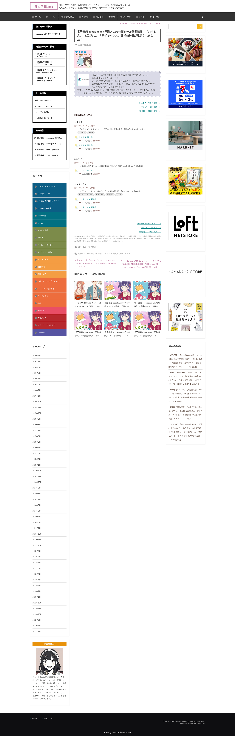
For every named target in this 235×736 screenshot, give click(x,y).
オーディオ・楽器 (45, 252)
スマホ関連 (42, 216)
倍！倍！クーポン (43, 100)
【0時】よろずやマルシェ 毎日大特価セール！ (46, 71)
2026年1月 (37, 396)
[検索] (199, 26)
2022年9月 (37, 620)
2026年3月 (37, 384)
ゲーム (40, 223)
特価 (100, 253)
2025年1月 (37, 465)
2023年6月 (37, 568)
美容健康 (41, 310)
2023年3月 (37, 586)
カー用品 (41, 332)
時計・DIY (42, 274)
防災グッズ (42, 318)
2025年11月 (37, 407)
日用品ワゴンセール (44, 118)
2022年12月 (37, 603)
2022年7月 (37, 631)
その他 (141, 17)
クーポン (127, 17)
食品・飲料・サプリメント (48, 281)
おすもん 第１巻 (86, 137)
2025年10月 (37, 413)
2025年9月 (37, 419)
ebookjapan (92, 253)
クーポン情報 (43, 296)
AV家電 (85, 17)
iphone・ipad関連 (44, 208)
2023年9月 (37, 551)
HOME (35, 718)
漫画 (121, 253)
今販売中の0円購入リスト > (149, 103)
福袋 (39, 303)
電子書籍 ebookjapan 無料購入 (49, 138)
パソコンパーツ (44, 194)
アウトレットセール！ (45, 106)
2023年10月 (37, 545)
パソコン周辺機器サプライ (48, 201)
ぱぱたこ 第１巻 (86, 170)
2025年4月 (37, 448)
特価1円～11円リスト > (151, 107)
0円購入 (114, 253)
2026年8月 (37, 356)
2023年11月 (37, 540)
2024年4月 (37, 517)
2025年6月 (37, 436)
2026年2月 (37, 390)
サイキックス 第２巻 (87, 207)
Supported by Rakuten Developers (192, 723)
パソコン (52, 17)
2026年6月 (37, 367)
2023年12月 (37, 534)
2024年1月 (37, 528)
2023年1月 (37, 597)
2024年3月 (37, 522)
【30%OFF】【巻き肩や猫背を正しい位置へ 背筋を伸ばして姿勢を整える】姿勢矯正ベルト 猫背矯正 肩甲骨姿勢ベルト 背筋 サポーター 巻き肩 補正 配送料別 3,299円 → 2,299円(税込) (185, 432)
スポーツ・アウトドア (46, 325)
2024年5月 (37, 511)
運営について (49, 718)
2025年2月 (37, 459)
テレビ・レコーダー (45, 245)
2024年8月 (37, 494)
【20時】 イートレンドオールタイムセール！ (45, 79)
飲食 (113, 17)
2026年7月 (37, 361)
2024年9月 (37, 488)
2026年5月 (37, 373)
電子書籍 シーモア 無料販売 (48, 149)
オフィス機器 (43, 230)
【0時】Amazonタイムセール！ (43, 55)
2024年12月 (37, 471)
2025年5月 (37, 442)
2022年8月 (37, 626)
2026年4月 (37, 379)
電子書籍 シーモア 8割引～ (47, 155)
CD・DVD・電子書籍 (87, 247)
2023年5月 (37, 574)
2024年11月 (37, 476)
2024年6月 (37, 505)
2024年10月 (37, 482)
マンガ (127, 253)
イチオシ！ (157, 17)
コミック (106, 253)
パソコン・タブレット (46, 186)
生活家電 (41, 267)
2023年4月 (37, 580)
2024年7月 (37, 499)
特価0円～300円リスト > (150, 111)
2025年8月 (37, 425)
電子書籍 (99, 17)
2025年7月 (37, 430)
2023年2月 (37, 591)
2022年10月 (37, 614)
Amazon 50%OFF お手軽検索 (48, 34)
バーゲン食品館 (42, 112)
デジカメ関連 (43, 259)
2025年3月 (37, 453)
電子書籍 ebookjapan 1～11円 (49, 144)
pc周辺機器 (69, 17)
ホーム (38, 17)
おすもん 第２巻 (86, 145)
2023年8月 (37, 557)
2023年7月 (37, 563)
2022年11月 (37, 609)
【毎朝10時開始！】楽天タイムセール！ (44, 63)
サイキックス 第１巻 (87, 199)
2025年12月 (37, 402)
